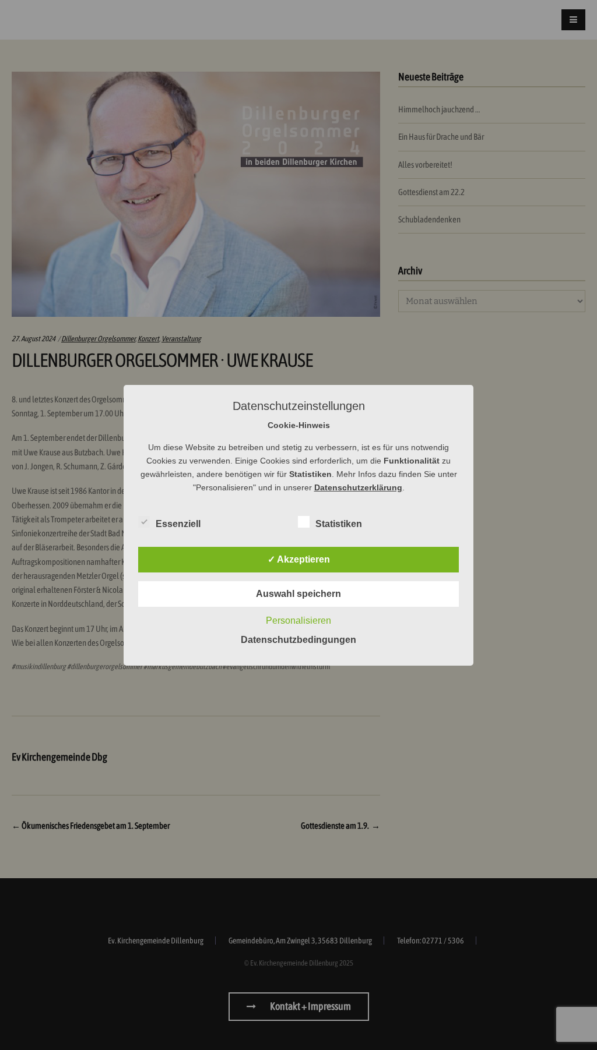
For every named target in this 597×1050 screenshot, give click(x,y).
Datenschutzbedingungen (298, 640)
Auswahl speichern (298, 594)
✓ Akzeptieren (299, 559)
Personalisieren (298, 620)
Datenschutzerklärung (358, 487)
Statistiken (338, 524)
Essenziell (178, 524)
